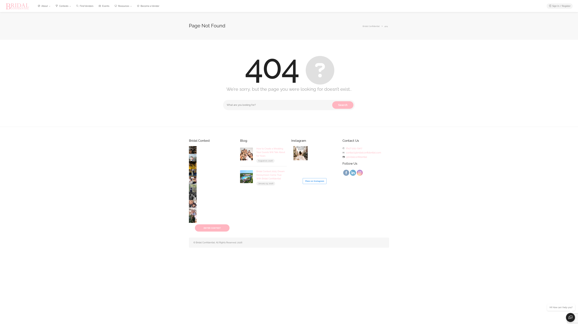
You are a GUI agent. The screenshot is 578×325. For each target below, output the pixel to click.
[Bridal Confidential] (17, 6)
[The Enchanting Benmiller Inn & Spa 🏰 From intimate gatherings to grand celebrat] (315, 168)
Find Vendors (86, 6)
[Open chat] (570, 317)
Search (342, 105)
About (44, 6)
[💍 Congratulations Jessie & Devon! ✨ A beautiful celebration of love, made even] (330, 168)
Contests (63, 6)
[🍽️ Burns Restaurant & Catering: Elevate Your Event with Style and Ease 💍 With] (301, 168)
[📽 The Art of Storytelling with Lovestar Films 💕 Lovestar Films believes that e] (315, 153)
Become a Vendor (149, 6)
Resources (123, 6)
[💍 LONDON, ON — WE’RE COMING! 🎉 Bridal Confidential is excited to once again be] (301, 153)
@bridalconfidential (356, 157)
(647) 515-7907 (354, 148)
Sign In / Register (561, 6)
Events (105, 6)
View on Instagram (314, 181)
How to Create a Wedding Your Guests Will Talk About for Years (270, 152)
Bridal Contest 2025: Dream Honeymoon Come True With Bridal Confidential (270, 175)
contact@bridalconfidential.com (363, 152)
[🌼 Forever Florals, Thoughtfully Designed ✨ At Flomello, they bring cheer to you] (330, 153)
